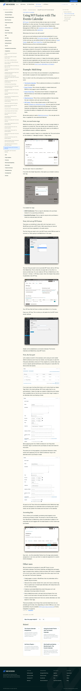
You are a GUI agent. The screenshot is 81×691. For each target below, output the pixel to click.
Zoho (46, 28)
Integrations (30, 610)
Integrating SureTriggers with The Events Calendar (11, 81)
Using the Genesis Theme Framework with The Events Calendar (12, 141)
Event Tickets (28, 87)
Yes (39, 619)
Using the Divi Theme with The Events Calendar (12, 134)
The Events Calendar (32, 9)
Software (24, 9)
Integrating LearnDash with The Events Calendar (12, 70)
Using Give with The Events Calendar (11, 108)
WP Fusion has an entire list (46, 606)
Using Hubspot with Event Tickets (11, 110)
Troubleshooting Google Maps (10, 84)
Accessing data (67, 19)
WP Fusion (26, 22)
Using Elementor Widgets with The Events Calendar (11, 100)
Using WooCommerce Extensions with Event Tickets (11, 144)
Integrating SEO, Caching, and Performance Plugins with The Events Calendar (12, 77)
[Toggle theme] (76, 4)
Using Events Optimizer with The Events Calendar (11, 106)
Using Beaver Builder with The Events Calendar (12, 90)
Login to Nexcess (74, 1)
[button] (46, 4)
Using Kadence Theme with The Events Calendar (10, 117)
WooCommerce (28, 98)
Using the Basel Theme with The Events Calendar (11, 131)
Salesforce (41, 28)
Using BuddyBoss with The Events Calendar (11, 94)
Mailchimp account (43, 115)
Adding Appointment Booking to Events (11, 54)
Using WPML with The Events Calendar (10, 151)
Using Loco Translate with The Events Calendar (12, 120)
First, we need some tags (69, 13)
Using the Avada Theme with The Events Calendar (11, 127)
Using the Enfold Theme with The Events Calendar (11, 137)
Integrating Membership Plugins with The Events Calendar (12, 73)
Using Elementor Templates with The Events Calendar (11, 97)
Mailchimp (40, 30)
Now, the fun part (67, 17)
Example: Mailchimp (67, 11)
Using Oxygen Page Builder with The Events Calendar (11, 124)
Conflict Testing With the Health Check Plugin (11, 57)
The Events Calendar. (43, 38)
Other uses (66, 20)
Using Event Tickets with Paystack (11, 103)
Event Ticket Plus (37, 42)
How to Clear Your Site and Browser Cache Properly (11, 63)
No (43, 619)
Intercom (50, 28)
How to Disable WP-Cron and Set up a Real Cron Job (12, 66)
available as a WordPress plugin (37, 104)
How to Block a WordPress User (11, 60)
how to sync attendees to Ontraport (44, 64)
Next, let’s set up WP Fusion (69, 15)
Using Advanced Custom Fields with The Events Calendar (11, 87)
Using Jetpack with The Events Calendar (10, 114)
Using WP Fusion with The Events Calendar (11, 148)
